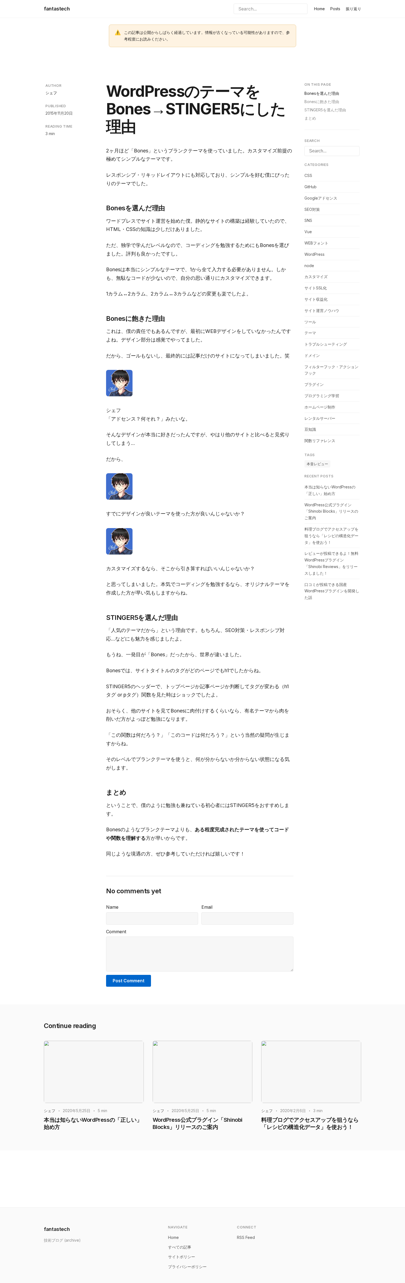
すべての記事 (179, 1247)
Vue (308, 231)
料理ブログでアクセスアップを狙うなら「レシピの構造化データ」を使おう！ (331, 536)
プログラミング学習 (321, 395)
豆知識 (310, 429)
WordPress (314, 254)
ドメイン (312, 355)
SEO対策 (312, 209)
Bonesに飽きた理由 (321, 101)
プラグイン (314, 384)
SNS (308, 220)
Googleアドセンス (320, 198)
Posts (335, 8)
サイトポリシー (181, 1256)
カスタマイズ (316, 276)
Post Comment (128, 980)
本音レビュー (317, 464)
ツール (310, 321)
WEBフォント (316, 243)
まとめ (310, 118)
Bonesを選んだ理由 (321, 93)
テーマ (310, 332)
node (309, 265)
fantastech (57, 9)
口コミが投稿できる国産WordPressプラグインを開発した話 (331, 591)
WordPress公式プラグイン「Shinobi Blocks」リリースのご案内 (331, 511)
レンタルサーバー (319, 418)
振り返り (353, 8)
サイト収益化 (316, 299)
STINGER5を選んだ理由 (325, 109)
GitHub (310, 186)
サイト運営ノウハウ (321, 310)
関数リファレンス (319, 440)
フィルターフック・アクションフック (331, 370)
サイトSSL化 (315, 288)
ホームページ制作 (319, 407)
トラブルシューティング (325, 344)
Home (319, 8)
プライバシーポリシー (187, 1266)
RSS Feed (246, 1237)
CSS (308, 175)
